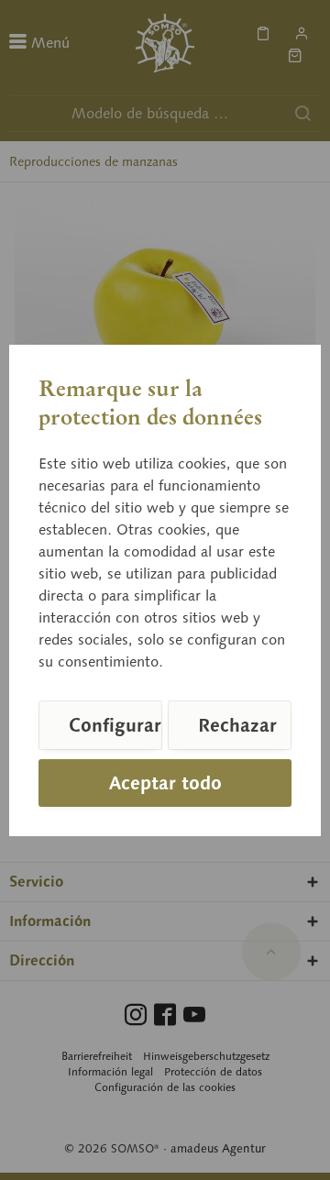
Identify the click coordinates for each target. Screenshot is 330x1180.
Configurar (115, 725)
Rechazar (237, 725)
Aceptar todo (165, 783)
